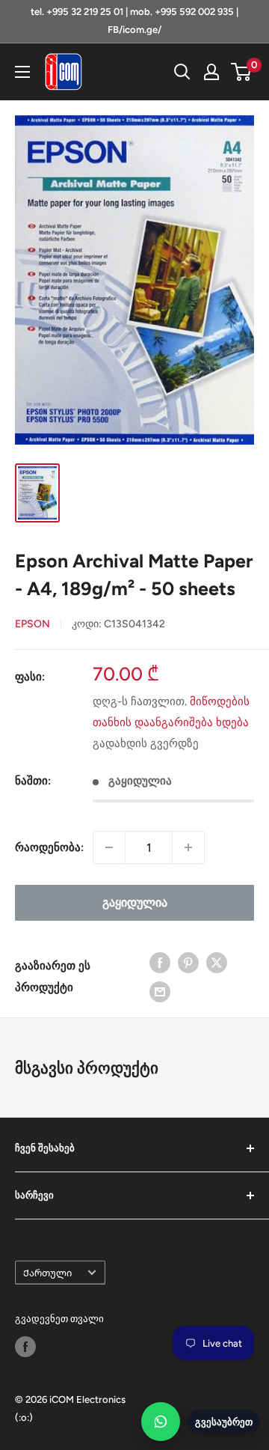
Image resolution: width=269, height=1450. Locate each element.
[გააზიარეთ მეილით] (159, 991)
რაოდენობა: (49, 847)
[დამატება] (188, 847)
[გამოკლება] (109, 847)
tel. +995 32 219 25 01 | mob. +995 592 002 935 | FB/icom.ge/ (134, 20)
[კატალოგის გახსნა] (22, 72)
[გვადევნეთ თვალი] (25, 1346)
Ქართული (47, 1273)
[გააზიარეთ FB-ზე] (159, 961)
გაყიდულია (134, 902)
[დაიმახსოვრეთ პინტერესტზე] (188, 961)
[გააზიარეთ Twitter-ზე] (216, 961)
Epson (32, 624)
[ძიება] (182, 72)
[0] (241, 72)
